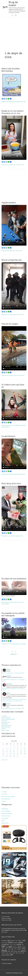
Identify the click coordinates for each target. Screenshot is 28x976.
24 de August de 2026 (19, 673)
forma (19, 602)
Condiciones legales (7, 963)
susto (20, 952)
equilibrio (18, 425)
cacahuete (12, 536)
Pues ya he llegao (10, 324)
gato (10, 947)
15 (10, 751)
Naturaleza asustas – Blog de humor (10, 679)
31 (17, 756)
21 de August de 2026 (17, 700)
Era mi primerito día (12, 260)
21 (6, 753)
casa (6, 942)
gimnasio (15, 947)
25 (21, 753)
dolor (23, 944)
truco (20, 250)
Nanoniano (9, 683)
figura (15, 602)
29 (10, 756)
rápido (10, 952)
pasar (15, 951)
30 (14, 756)
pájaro (20, 474)
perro (23, 474)
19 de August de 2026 (19, 708)
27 (3, 756)
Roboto (8, 693)
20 (3, 753)
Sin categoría (5, 818)
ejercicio (16, 314)
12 (24, 749)
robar (21, 536)
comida (18, 164)
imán (22, 602)
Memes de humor (6, 815)
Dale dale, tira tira (11, 484)
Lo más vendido (5, 916)
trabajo (3, 955)
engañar (18, 536)
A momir (4, 728)
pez (22, 101)
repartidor (23, 643)
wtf (11, 955)
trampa (17, 250)
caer (24, 940)
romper (7, 952)
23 (14, 753)
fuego (6, 947)
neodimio (7, 603)
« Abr (3, 759)
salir (25, 101)
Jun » (6, 759)
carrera (15, 375)
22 (10, 753)
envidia (11, 474)
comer (15, 942)
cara (3, 942)
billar (11, 250)
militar (22, 314)
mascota (16, 474)
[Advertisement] (14, 29)
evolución (18, 101)
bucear (11, 375)
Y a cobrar (4, 716)
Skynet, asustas (6, 730)
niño (12, 951)
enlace (7, 930)
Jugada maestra (9, 203)
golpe (19, 947)
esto (4, 595)
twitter (3, 820)
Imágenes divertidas (7, 101)
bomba (11, 314)
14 (6, 751)
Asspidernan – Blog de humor (8, 708)
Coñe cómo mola (6, 722)
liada (9, 948)
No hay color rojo (6, 717)
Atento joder (5, 723)
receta (22, 164)
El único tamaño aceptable (8, 719)
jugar (3, 948)
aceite (11, 164)
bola (13, 250)
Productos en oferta (7, 920)
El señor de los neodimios (14, 579)
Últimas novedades (6, 918)
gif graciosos (5, 808)
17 (17, 751)
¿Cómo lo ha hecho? (7, 725)
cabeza (20, 940)
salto (17, 952)
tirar (23, 952)
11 (21, 749)
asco (14, 164)
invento (24, 947)
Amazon (12, 602)
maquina (19, 948)
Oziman (8, 669)
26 (24, 753)
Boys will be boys (6, 727)
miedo (24, 949)
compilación (5, 944)
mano (15, 948)
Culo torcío (4, 720)
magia (12, 948)
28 (7, 756)
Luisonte (8, 675)
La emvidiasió (8, 436)
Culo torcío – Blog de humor (8, 673)
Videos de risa (5, 164)
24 (17, 753)
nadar (22, 375)
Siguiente (14, 654)
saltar (14, 952)
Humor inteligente (6, 811)
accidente (4, 940)
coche (10, 942)
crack (19, 375)
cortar (14, 944)
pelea (19, 951)
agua (14, 101)
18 (21, 751)
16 (14, 751)
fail (19, 314)
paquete (15, 643)
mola (3, 603)
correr (11, 643)
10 (17, 749)
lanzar (6, 948)
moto (9, 951)
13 (3, 751)
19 (24, 751)
